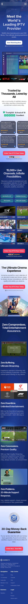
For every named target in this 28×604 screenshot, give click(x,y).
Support (13, 582)
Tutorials (13, 577)
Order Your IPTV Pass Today (14, 153)
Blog (12, 575)
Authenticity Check (15, 585)
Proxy (2, 585)
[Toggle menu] (25, 4)
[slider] (14, 433)
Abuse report (14, 598)
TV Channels (4, 577)
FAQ (12, 580)
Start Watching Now (14, 42)
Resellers (3, 593)
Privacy (12, 595)
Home (2, 575)
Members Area (4, 582)
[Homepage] (2, 4)
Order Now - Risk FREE (14, 548)
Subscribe (3, 580)
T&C (12, 593)
